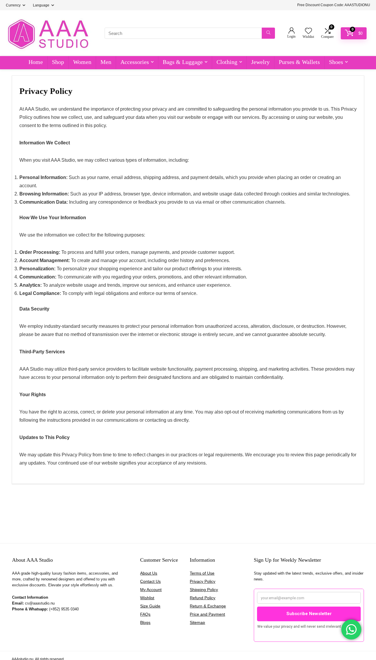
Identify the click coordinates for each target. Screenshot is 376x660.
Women (82, 62)
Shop (58, 62)
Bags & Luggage (183, 62)
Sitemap (197, 622)
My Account (151, 589)
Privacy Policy (202, 581)
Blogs (145, 622)
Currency (13, 5)
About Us (148, 573)
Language (41, 5)
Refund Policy (202, 597)
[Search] (268, 33)
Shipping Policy (204, 589)
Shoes (336, 62)
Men (105, 62)
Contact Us (150, 581)
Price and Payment (207, 614)
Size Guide (150, 606)
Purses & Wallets (299, 62)
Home (35, 62)
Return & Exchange (208, 606)
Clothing (226, 62)
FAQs (145, 614)
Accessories (134, 62)
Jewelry (260, 62)
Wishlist (147, 597)
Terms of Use (202, 573)
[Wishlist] (308, 31)
